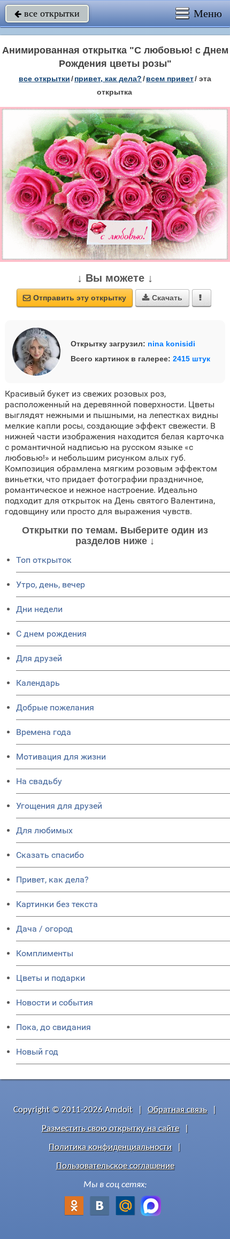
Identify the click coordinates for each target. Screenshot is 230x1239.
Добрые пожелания (55, 707)
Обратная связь (177, 1109)
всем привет (170, 78)
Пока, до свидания (53, 1027)
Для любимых (44, 830)
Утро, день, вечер (50, 584)
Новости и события (54, 1002)
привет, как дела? (108, 78)
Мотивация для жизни (61, 757)
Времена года (43, 732)
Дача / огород (44, 929)
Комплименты (44, 953)
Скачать (162, 297)
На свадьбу (39, 781)
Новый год (37, 1052)
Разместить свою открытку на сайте (110, 1128)
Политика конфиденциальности (110, 1147)
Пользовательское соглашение (115, 1166)
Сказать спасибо (50, 855)
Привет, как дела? (52, 879)
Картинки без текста (57, 904)
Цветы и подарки (50, 978)
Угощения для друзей (59, 806)
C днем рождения (51, 634)
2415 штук (191, 358)
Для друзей (39, 658)
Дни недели (39, 609)
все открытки (47, 13)
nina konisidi (171, 343)
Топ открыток (44, 560)
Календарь (38, 683)
